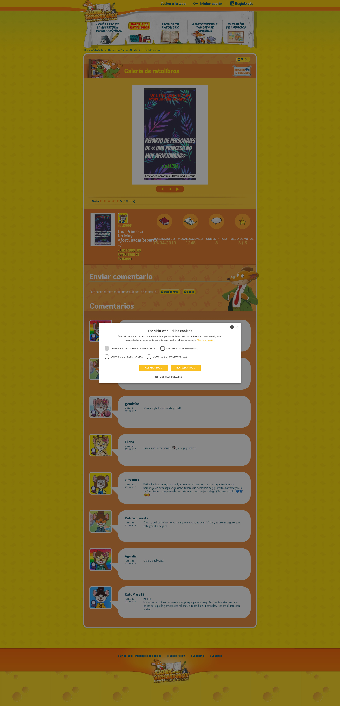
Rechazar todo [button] (185, 367)
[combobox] (232, 327)
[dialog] (170, 353)
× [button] (237, 326)
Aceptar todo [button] (153, 367)
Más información (205, 339)
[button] (170, 377)
